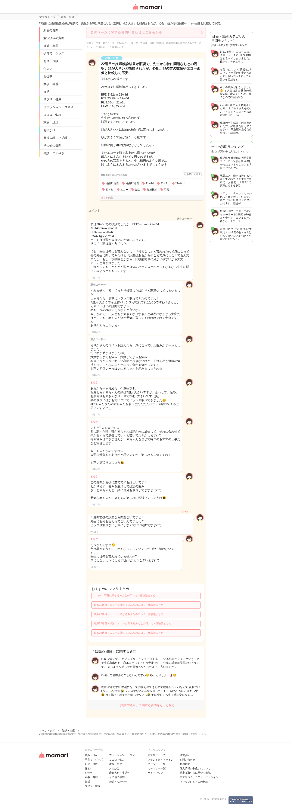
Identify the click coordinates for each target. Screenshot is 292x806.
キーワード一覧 (157, 763)
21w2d (150, 183)
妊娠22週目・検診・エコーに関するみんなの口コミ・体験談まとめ (132, 623)
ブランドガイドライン (160, 759)
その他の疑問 (52, 145)
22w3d (110, 189)
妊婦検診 (152, 189)
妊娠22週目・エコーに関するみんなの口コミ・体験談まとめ (129, 614)
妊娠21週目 (112, 183)
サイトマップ (155, 772)
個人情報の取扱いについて (195, 768)
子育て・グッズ (53, 53)
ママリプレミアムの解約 (194, 781)
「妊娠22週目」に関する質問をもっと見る (146, 705)
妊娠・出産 (50, 45)
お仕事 (47, 76)
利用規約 (185, 763)
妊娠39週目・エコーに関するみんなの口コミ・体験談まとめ (129, 632)
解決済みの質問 (53, 38)
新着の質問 (50, 30)
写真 (166, 189)
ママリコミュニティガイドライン (199, 777)
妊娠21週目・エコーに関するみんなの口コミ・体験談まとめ (129, 604)
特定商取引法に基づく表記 (195, 772)
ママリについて (157, 755)
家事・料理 (50, 84)
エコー (124, 189)
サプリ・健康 (52, 99)
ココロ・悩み (52, 114)
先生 (137, 189)
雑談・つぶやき (53, 153)
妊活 (46, 91)
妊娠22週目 (132, 183)
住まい (47, 68)
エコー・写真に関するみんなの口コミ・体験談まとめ (124, 595)
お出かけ (49, 130)
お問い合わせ (187, 759)
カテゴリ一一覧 (157, 768)
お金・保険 (50, 61)
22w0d (179, 183)
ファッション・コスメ (58, 107)
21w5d (164, 183)
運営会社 (185, 755)
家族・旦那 (50, 122)
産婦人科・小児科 (55, 137)
